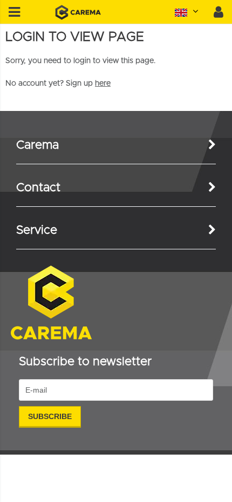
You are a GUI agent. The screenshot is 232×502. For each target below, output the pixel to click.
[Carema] (78, 18)
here (103, 83)
